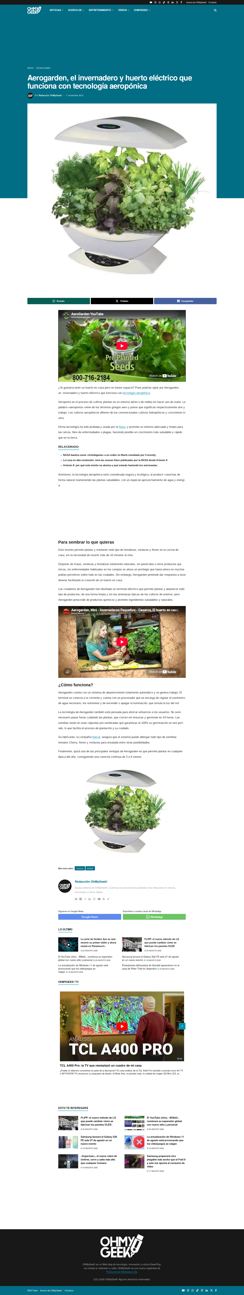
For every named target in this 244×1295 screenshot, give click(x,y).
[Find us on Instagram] (155, 2)
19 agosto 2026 (153, 960)
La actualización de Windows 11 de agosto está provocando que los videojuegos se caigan (83, 968)
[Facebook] (81, 899)
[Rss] (104, 899)
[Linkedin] (89, 899)
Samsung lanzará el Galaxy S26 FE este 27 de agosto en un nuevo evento (150, 958)
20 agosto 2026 (90, 950)
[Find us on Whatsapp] (160, 2)
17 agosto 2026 (156, 1171)
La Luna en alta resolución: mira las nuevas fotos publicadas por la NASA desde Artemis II (115, 460)
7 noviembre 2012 (74, 95)
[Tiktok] (108, 899)
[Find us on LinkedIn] (173, 2)
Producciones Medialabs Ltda (121, 1271)
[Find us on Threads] (168, 2)
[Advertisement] (122, 41)
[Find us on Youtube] (151, 2)
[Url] (76, 899)
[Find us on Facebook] (181, 2)
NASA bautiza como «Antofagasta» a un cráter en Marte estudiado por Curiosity (109, 455)
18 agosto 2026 (166, 968)
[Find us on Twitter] (177, 2)
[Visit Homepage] (34, 10)
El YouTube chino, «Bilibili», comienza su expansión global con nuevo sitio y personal (85, 958)
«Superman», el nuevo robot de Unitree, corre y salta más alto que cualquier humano (99, 1159)
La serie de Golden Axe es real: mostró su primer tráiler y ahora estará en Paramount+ (98, 942)
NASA (90, 868)
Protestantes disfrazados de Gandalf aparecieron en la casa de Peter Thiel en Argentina (150, 967)
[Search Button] (215, 10)
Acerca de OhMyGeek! (196, 2)
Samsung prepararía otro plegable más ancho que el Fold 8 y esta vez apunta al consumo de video (166, 1161)
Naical (96, 737)
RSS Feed (32, 1290)
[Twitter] (85, 899)
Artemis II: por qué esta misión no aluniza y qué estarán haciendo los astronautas (110, 465)
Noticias (55, 10)
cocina (79, 868)
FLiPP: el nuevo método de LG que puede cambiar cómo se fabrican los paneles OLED (161, 942)
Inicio (30, 67)
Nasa (122, 426)
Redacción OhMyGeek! (50, 95)
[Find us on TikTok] (164, 2)
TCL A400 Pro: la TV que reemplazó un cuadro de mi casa (101, 1065)
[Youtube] (99, 899)
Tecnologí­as (43, 67)
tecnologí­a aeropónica (136, 393)
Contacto (212, 2)
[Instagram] (94, 899)
